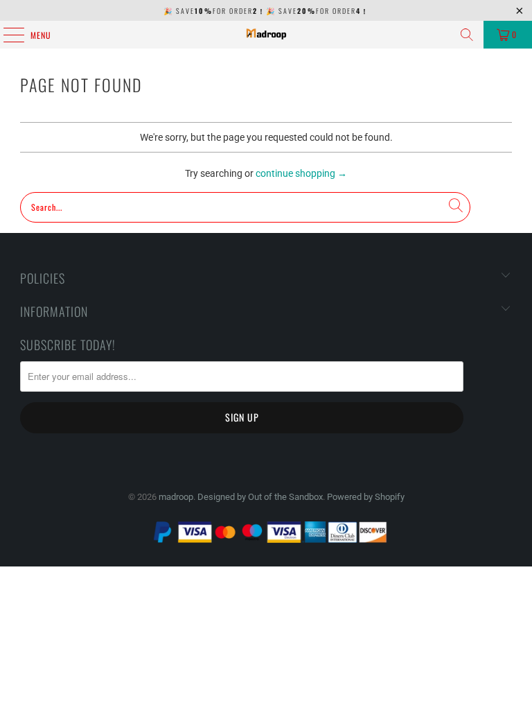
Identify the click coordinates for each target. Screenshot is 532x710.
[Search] (467, 35)
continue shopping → (301, 173)
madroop (176, 497)
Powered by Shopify (366, 497)
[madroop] (266, 35)
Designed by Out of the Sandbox (260, 497)
